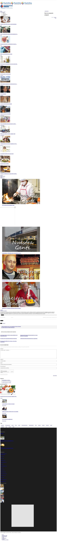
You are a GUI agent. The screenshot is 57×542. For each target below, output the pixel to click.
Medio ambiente (4, 536)
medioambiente (31, 425)
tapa (6, 426)
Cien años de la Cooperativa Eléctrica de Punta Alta (8, 338)
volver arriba (55, 375)
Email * (1, 362)
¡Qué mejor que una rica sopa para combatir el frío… (8, 396)
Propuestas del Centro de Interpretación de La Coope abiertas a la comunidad (28, 335)
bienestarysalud (7, 425)
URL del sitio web (2, 366)
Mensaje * (1, 348)
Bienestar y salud (4, 535)
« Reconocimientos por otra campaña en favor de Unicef (11, 326)
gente (19, 425)
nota (36, 425)
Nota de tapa (4, 405)
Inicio (3, 534)
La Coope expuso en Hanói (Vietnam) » (8, 327)
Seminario (2, 433)
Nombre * (1, 359)
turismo (10, 426)
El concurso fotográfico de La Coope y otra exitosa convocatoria (8, 341)
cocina (12, 425)
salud (51, 425)
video (13, 426)
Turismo (3, 538)
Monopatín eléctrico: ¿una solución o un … (7, 440)
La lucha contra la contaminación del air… (6, 448)
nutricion (47, 425)
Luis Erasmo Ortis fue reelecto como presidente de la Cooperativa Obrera (8, 335)
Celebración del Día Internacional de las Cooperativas (28, 338)
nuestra (43, 425)
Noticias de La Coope (5, 539)
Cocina (1, 398)
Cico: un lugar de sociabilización (7, 419)
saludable (2, 426)
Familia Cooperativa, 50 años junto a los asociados (10, 411)
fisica (16, 425)
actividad (2, 425)
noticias (4, 323)
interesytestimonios (24, 425)
